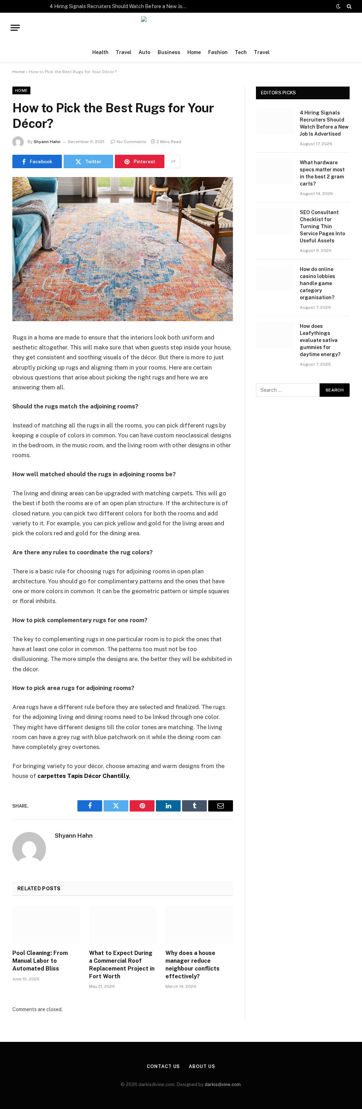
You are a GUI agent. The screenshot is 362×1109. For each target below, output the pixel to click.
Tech (241, 52)
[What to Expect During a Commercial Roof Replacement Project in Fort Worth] (123, 925)
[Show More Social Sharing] (173, 161)
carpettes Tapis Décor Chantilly (83, 775)
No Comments (131, 141)
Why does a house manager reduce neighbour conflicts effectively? (192, 964)
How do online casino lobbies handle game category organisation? (317, 283)
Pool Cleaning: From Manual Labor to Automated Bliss (40, 961)
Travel (124, 52)
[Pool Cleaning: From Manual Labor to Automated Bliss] (46, 925)
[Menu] (15, 28)
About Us (202, 1066)
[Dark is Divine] (181, 28)
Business (169, 52)
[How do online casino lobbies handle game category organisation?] (274, 278)
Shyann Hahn (47, 141)
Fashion (218, 52)
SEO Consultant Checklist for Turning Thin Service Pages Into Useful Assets (322, 226)
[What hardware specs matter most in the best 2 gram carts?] (274, 171)
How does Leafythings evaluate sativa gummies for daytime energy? (320, 340)
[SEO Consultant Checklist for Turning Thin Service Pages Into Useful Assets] (274, 221)
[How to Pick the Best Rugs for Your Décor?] (122, 249)
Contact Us (163, 1066)
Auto (144, 52)
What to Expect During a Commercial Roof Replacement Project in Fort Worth (121, 964)
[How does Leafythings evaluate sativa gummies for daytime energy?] (274, 335)
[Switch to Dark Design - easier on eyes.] (338, 6)
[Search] (348, 6)
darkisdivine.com (223, 1084)
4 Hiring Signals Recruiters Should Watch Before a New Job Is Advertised (120, 6)
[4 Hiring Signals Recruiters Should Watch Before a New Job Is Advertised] (274, 121)
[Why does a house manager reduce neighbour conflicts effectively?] (199, 925)
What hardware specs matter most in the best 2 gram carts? (322, 173)
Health (100, 52)
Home (194, 52)
